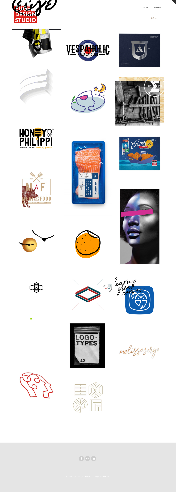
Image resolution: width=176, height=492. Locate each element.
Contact (158, 7)
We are (146, 7)
